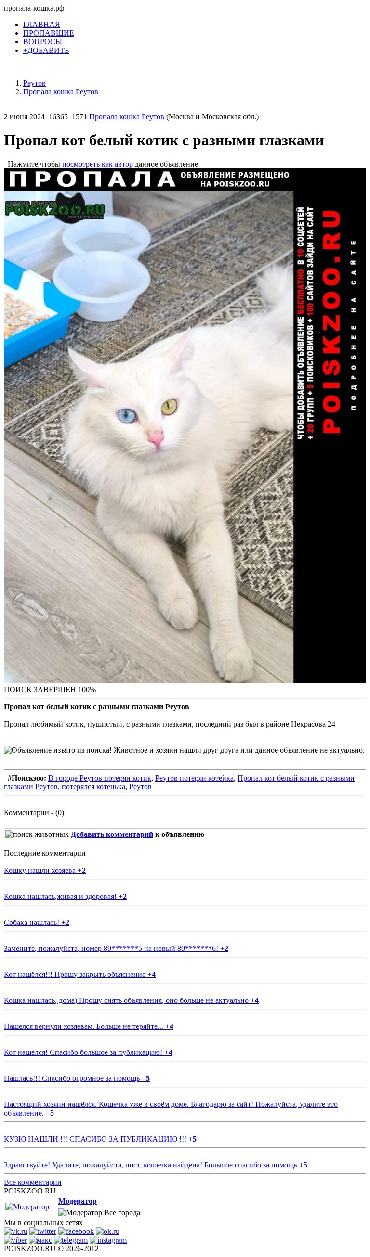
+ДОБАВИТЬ (46, 50)
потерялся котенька (93, 786)
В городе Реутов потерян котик (99, 778)
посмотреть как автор (97, 164)
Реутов (140, 786)
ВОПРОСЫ (42, 42)
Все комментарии (33, 1182)
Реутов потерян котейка (194, 778)
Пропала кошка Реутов (126, 117)
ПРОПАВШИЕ (48, 33)
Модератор (77, 1201)
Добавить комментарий (112, 834)
